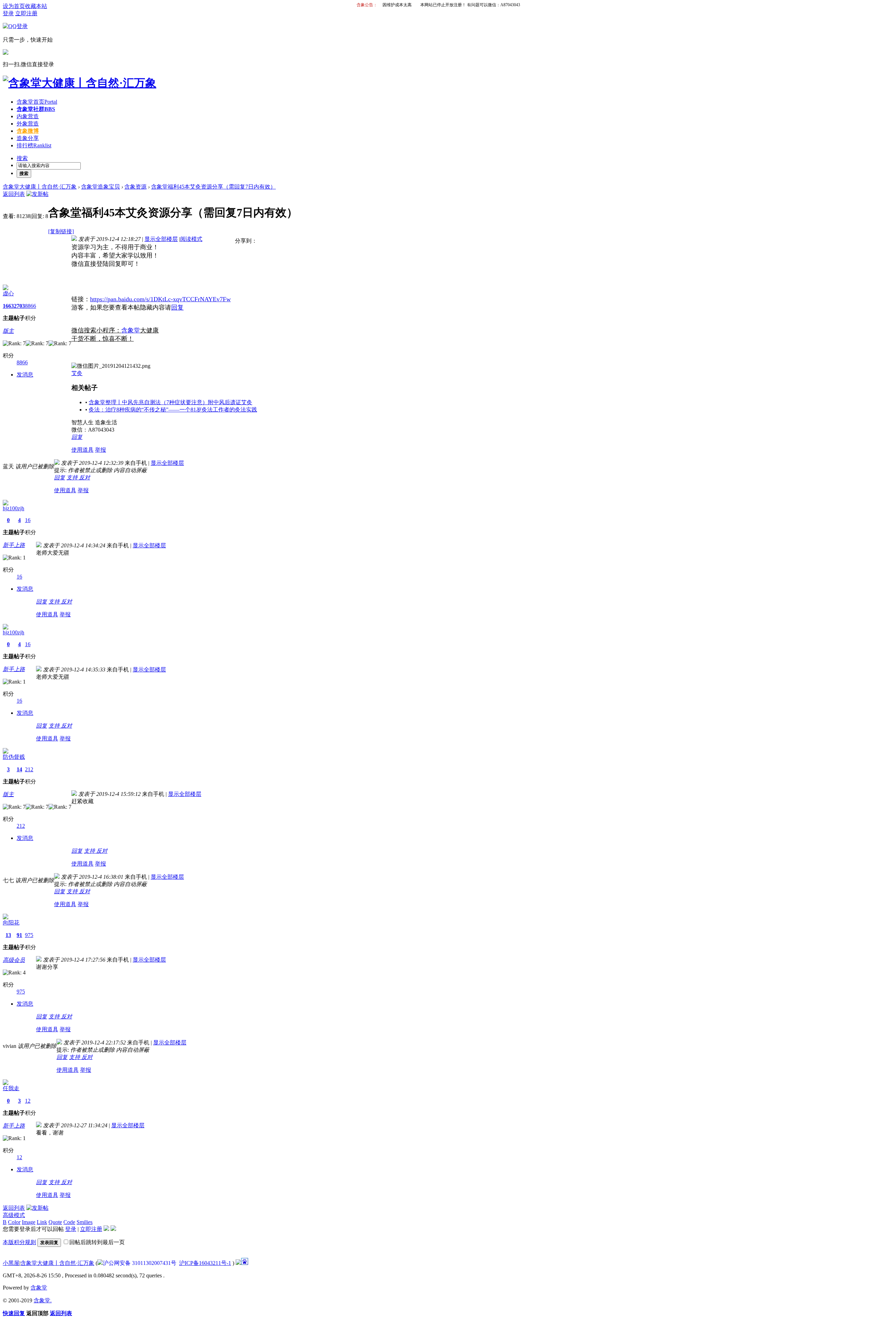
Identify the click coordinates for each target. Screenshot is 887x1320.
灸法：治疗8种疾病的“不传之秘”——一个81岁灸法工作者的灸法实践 (173, 409)
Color (14, 1222)
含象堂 (130, 330)
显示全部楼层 (161, 239)
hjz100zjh (13, 508)
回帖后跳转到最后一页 (97, 1242)
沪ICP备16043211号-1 (205, 1263)
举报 (100, 450)
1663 (8, 306)
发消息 (25, 374)
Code (69, 1222)
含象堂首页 (37, 102)
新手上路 (14, 545)
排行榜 (34, 145)
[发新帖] (37, 194)
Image (28, 1222)
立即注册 (26, 13)
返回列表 (14, 194)
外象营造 (28, 124)
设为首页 (14, 6)
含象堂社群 (36, 109)
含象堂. (43, 1300)
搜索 (22, 158)
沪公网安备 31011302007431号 (139, 1263)
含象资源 (135, 187)
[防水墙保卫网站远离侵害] (238, 1263)
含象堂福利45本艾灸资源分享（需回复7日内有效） (213, 187)
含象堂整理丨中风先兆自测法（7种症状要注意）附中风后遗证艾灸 (170, 402)
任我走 (11, 1088)
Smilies (85, 1222)
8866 (30, 306)
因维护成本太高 (397, 4)
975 (29, 935)
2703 (19, 306)
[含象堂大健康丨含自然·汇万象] (79, 83)
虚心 (8, 293)
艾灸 (76, 373)
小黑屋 (11, 1263)
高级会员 (14, 960)
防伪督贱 (14, 757)
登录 (8, 13)
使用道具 (82, 450)
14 (19, 769)
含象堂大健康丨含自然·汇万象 (40, 187)
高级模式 (14, 1215)
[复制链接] (61, 231)
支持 (73, 477)
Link (42, 1222)
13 (8, 935)
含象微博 (28, 131)
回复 (177, 307)
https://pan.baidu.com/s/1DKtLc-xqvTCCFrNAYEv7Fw (160, 299)
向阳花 (11, 923)
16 (27, 520)
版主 (8, 331)
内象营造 (28, 116)
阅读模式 (191, 239)
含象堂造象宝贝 (100, 187)
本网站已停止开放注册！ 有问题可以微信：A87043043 (470, 4)
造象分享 (28, 138)
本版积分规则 (19, 1242)
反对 (84, 477)
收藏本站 (36, 6)
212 (29, 769)
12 (27, 1101)
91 (19, 935)
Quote (55, 1222)
